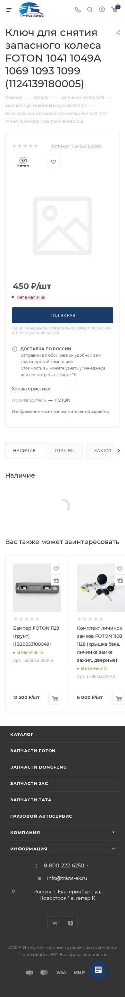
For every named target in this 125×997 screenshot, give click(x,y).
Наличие (24, 450)
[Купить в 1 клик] (56, 580)
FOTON (63, 400)
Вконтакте (54, 923)
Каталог (22, 734)
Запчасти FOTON (33, 750)
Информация (29, 848)
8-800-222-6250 (64, 865)
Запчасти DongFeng (38, 767)
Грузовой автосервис (41, 816)
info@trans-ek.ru (67, 878)
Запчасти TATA (30, 799)
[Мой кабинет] (102, 10)
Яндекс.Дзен (71, 923)
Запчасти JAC (29, 783)
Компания (25, 832)
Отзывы (65, 450)
